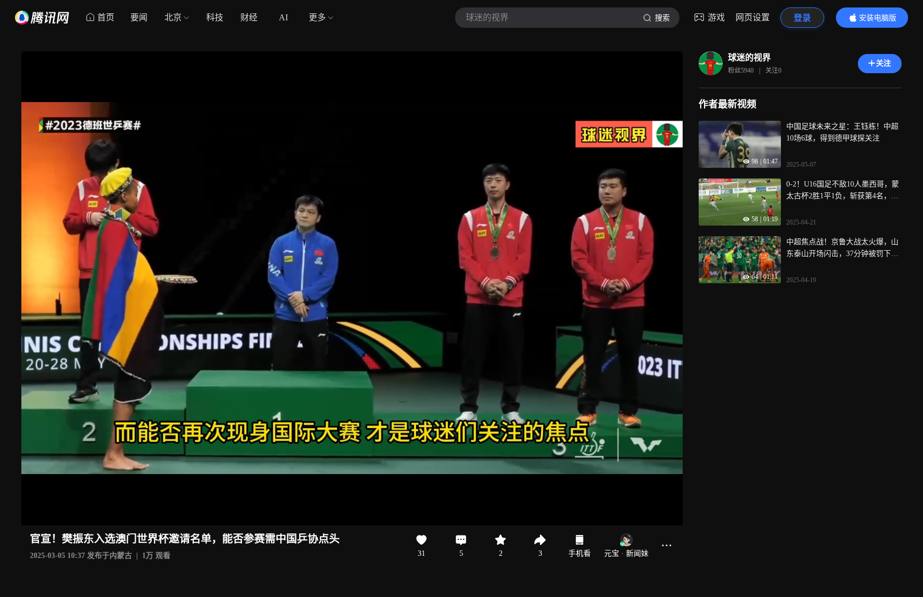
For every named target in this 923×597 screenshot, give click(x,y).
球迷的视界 (749, 57)
